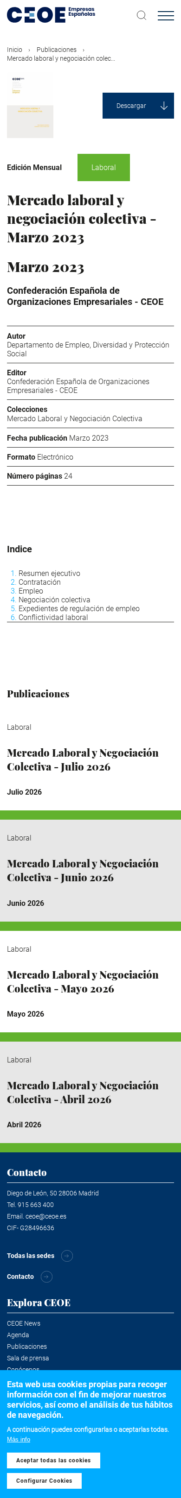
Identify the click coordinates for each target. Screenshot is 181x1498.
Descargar (131, 105)
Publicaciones (57, 49)
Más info (18, 1439)
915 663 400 (36, 1204)
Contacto (20, 1276)
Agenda (18, 1335)
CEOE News (23, 1323)
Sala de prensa (28, 1358)
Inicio (14, 49)
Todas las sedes (30, 1255)
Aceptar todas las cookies (53, 1460)
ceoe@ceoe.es (46, 1216)
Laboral (103, 167)
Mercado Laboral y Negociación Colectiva (74, 418)
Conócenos (23, 1369)
